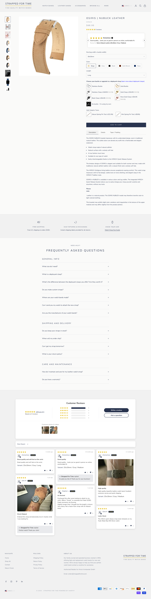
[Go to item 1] (8, 19)
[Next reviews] (144, 40)
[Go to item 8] (8, 73)
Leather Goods (64, 6)
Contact (7, 565)
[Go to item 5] (8, 50)
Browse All (95, 6)
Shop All (8, 561)
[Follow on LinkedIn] (22, 582)
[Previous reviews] (88, 40)
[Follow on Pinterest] (17, 582)
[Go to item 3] (8, 34)
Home (7, 558)
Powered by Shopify (67, 590)
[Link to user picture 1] (116, 472)
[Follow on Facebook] (6, 582)
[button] (91, 30)
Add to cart (116, 125)
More (106, 6)
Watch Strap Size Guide (112, 230)
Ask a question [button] (116, 415)
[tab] (92, 133)
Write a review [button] (116, 410)
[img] (21, 452)
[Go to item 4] (8, 43)
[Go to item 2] (8, 27)
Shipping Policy (38, 558)
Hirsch (89, 22)
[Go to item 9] (8, 82)
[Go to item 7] (8, 65)
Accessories (80, 6)
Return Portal (9, 568)
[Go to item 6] (8, 58)
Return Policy (37, 561)
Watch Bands (48, 6)
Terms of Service (38, 568)
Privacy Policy (37, 565)
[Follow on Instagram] (11, 582)
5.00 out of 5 (40, 412)
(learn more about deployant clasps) (132, 81)
